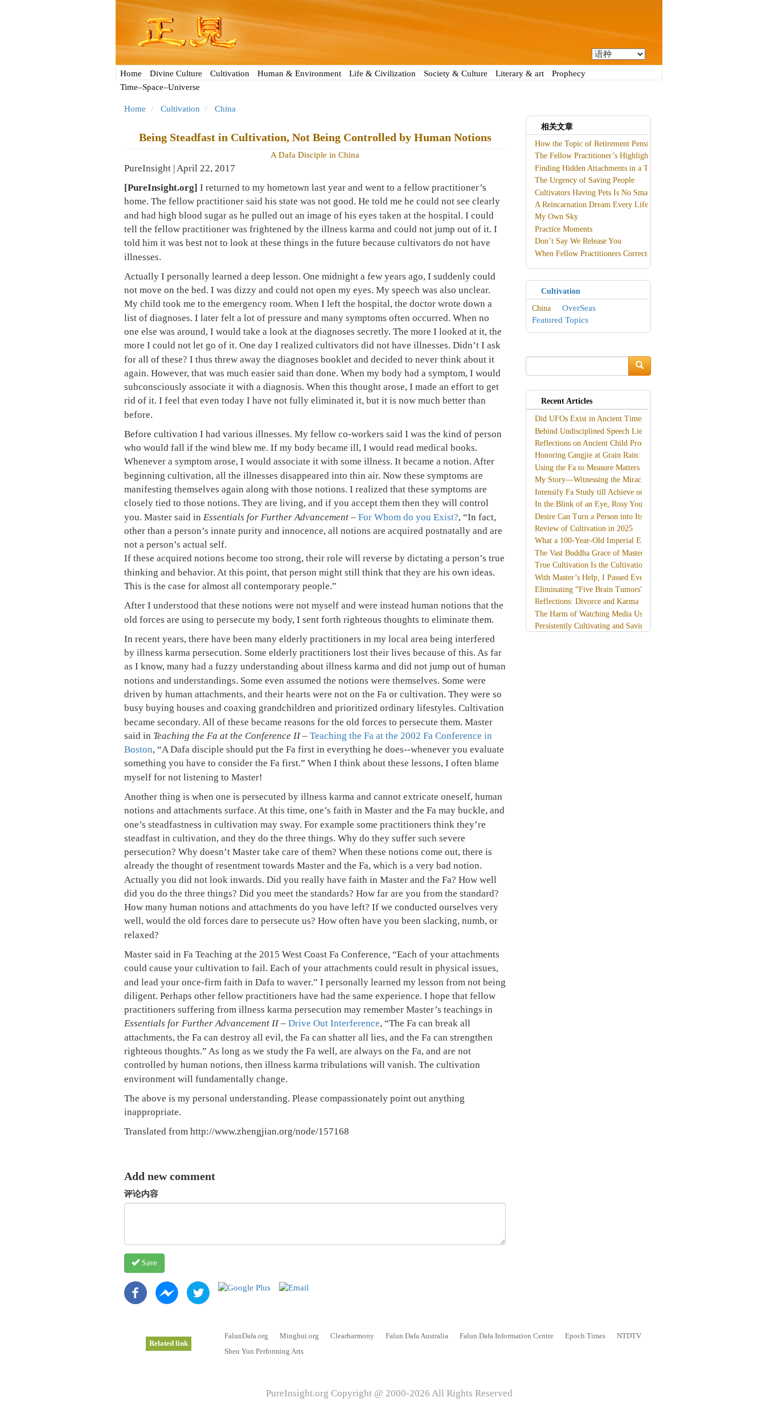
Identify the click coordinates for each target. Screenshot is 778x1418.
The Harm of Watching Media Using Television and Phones (631, 614)
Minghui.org (299, 1335)
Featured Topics (560, 319)
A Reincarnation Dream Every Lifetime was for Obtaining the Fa (640, 204)
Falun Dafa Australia (417, 1335)
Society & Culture (456, 73)
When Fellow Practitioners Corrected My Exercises (617, 253)
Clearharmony (352, 1335)
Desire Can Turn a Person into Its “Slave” (602, 516)
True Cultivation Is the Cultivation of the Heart (611, 565)
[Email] (294, 1287)
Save (148, 1263)
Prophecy (568, 73)
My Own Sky (556, 216)
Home (131, 73)
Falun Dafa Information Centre (507, 1335)
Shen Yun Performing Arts (264, 1351)
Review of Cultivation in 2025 (584, 528)
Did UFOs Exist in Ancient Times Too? (598, 418)
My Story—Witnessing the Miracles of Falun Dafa (616, 479)
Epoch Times (585, 1335)
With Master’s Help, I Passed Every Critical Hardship (621, 577)
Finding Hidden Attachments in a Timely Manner (614, 168)
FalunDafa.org (246, 1335)
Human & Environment (299, 73)
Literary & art (520, 73)
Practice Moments (563, 229)
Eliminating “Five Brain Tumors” (589, 589)
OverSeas (579, 308)
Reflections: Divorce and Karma (586, 601)
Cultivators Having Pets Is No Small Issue (602, 192)
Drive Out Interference (334, 1023)
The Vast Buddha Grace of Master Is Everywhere (614, 553)
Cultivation (229, 73)
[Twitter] (198, 1292)
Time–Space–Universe (160, 87)
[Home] (389, 32)
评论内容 (141, 1193)
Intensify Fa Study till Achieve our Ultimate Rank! (617, 492)
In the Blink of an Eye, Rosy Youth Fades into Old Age (624, 504)
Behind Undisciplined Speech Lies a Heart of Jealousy (622, 431)
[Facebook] (135, 1292)
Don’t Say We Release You (578, 241)
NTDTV (629, 1335)
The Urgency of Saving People (584, 180)
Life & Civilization (382, 73)
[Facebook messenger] (166, 1292)
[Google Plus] (244, 1287)
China (225, 108)
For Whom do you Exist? (408, 517)
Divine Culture (176, 73)
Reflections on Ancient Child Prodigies (597, 443)
